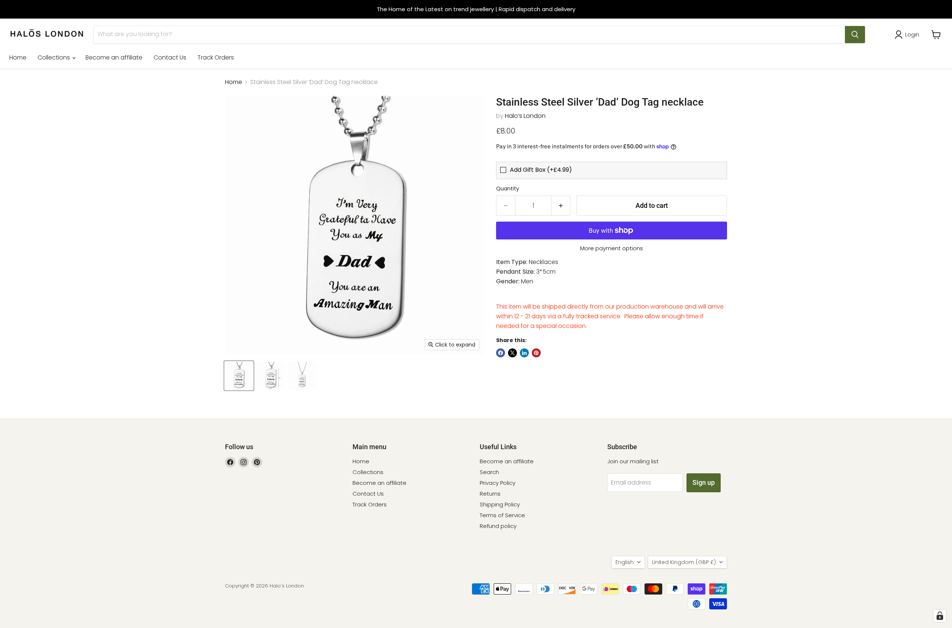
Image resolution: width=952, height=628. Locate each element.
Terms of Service (502, 515)
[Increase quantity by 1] (560, 206)
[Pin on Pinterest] (536, 352)
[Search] (855, 34)
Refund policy (498, 526)
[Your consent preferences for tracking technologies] (939, 615)
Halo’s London (525, 116)
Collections (54, 57)
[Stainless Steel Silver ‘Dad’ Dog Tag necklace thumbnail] (239, 375)
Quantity (507, 188)
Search (489, 472)
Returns (490, 493)
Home (17, 57)
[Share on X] (512, 352)
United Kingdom (684, 562)
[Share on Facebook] (500, 352)
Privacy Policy (497, 483)
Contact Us (170, 57)
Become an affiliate (114, 57)
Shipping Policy (500, 504)
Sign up (703, 482)
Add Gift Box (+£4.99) (541, 170)
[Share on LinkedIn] (524, 352)
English (624, 562)
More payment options (611, 248)
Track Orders (215, 57)
